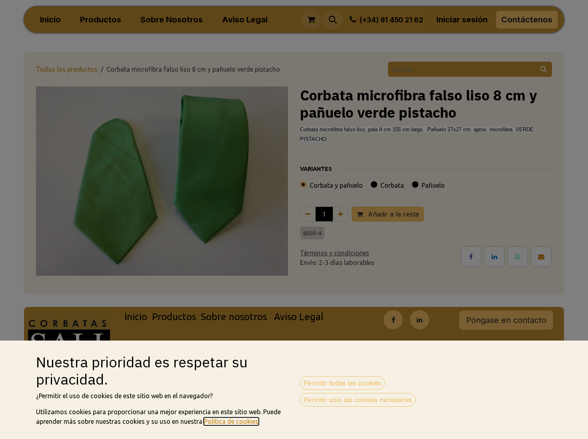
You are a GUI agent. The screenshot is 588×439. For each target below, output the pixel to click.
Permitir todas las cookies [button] (342, 383)
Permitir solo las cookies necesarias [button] (358, 400)
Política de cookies (231, 421)
